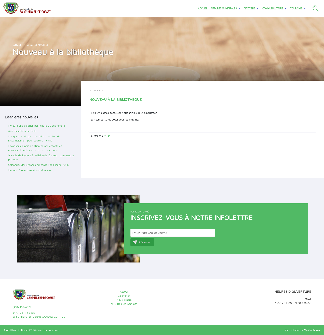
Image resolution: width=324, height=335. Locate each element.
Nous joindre (124, 299)
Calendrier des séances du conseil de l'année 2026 (38, 164)
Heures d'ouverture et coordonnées (29, 170)
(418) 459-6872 (22, 307)
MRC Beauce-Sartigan (124, 303)
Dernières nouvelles (37, 44)
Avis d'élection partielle (22, 131)
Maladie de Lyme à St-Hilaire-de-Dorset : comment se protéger (41, 157)
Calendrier (124, 295)
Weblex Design (312, 330)
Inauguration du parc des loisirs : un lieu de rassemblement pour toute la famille (34, 138)
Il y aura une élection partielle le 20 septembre (36, 125)
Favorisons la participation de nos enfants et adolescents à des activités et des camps (35, 147)
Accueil (202, 8)
